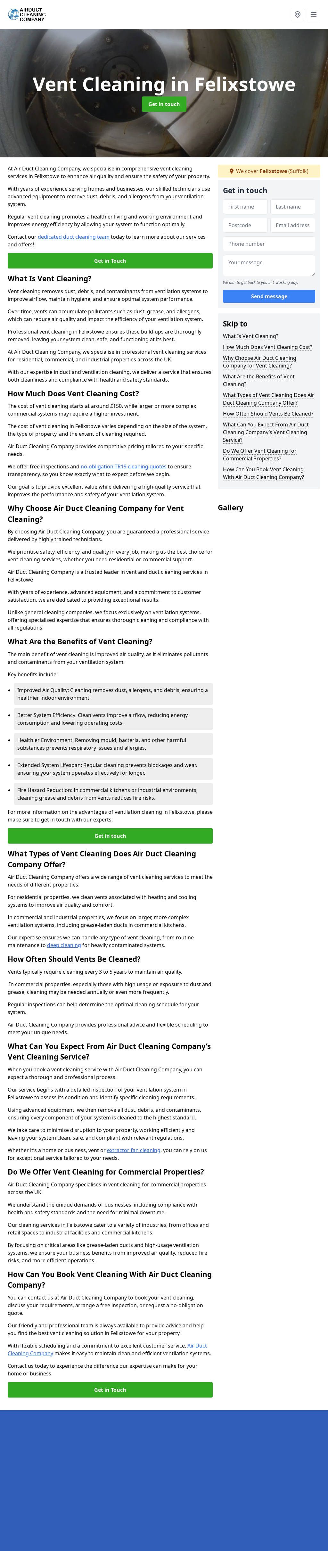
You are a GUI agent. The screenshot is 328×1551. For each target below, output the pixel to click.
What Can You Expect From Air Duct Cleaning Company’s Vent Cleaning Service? (266, 432)
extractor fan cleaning (133, 1150)
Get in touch (164, 104)
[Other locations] (297, 14)
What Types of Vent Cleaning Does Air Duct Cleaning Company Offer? (268, 399)
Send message (269, 296)
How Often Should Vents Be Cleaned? (268, 413)
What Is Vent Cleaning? (250, 336)
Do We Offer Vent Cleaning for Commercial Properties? (260, 454)
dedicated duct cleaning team (74, 236)
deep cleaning (64, 945)
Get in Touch (110, 260)
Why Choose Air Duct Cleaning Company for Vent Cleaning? (259, 361)
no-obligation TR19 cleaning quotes (124, 466)
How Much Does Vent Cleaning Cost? (267, 347)
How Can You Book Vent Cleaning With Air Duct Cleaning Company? (263, 473)
